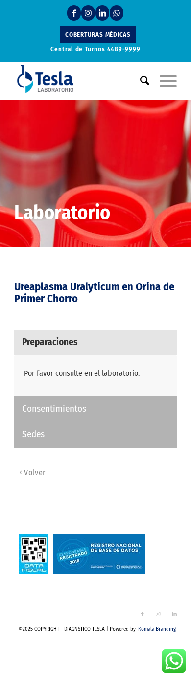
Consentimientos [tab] (54, 408)
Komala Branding (157, 629)
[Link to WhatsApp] (116, 13)
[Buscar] (140, 80)
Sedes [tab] (33, 433)
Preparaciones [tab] (49, 342)
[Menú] (163, 80)
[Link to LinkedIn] (102, 13)
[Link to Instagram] (88, 13)
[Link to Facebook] (74, 13)
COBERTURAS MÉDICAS (98, 34)
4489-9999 (124, 49)
